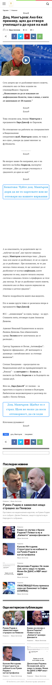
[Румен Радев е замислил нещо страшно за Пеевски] (26, 482)
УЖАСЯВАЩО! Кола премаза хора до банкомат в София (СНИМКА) (33, 588)
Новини (14, 10)
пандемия (28, 434)
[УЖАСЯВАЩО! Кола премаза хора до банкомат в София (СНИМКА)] (9, 588)
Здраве (6, 10)
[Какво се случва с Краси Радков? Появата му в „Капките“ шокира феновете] (9, 532)
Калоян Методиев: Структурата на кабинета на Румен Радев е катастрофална (32, 550)
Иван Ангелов (14, 30)
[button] (47, 4)
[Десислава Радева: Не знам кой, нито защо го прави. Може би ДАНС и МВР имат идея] (9, 568)
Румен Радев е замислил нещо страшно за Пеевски (24, 506)
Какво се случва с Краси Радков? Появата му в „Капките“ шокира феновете (33, 533)
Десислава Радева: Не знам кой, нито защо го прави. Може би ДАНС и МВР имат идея (33, 570)
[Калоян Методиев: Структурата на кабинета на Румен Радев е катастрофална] (9, 549)
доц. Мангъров (16, 434)
